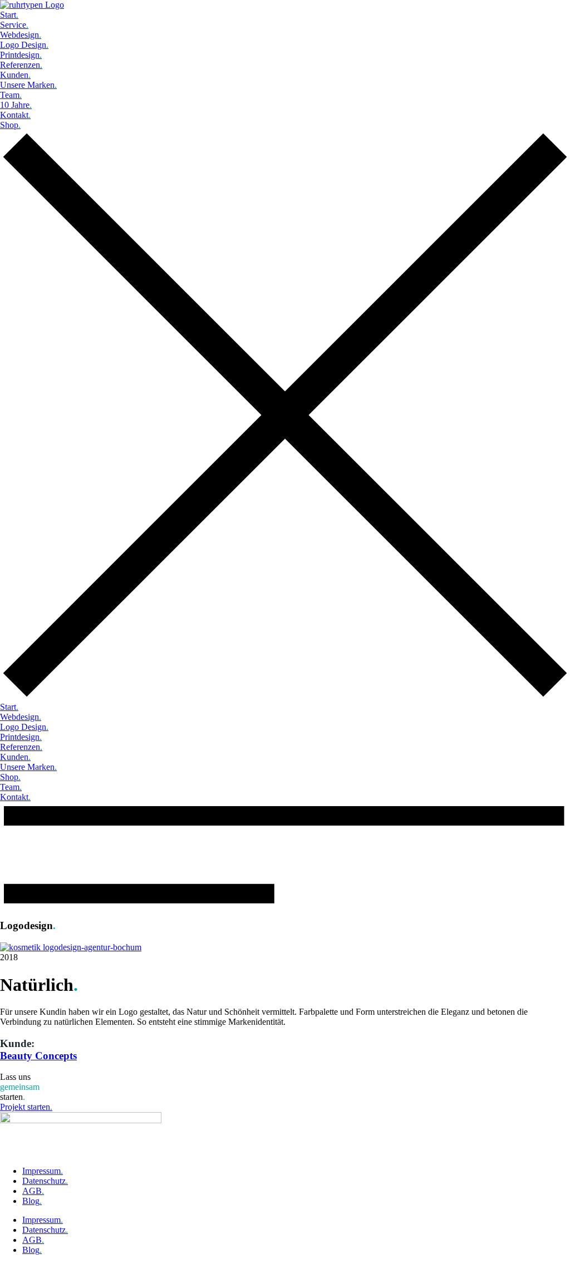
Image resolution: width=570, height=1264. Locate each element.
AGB (33, 1191)
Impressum (42, 1171)
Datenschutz (45, 1181)
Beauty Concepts (38, 1055)
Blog (32, 1201)
